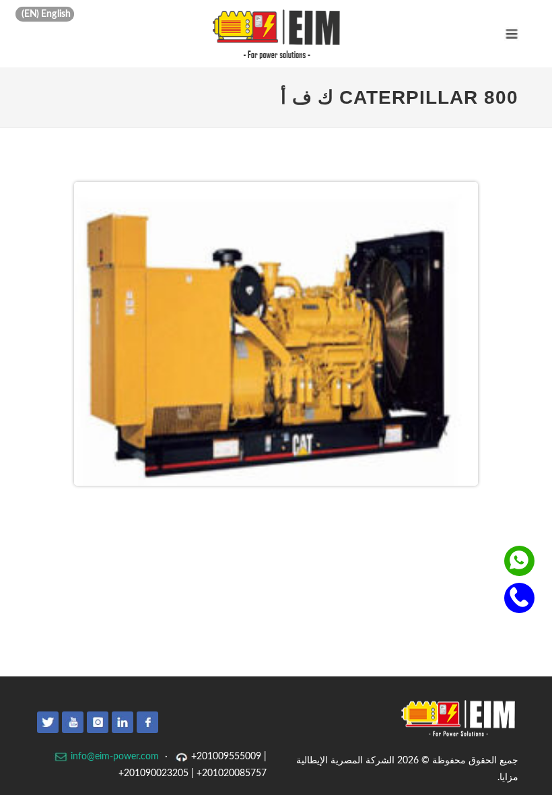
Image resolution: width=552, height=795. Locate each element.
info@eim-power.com (113, 756)
